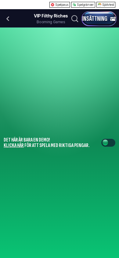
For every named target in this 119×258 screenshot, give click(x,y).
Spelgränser (85, 4)
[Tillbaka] (7, 18)
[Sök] (74, 18)
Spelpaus (61, 4)
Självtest (108, 4)
